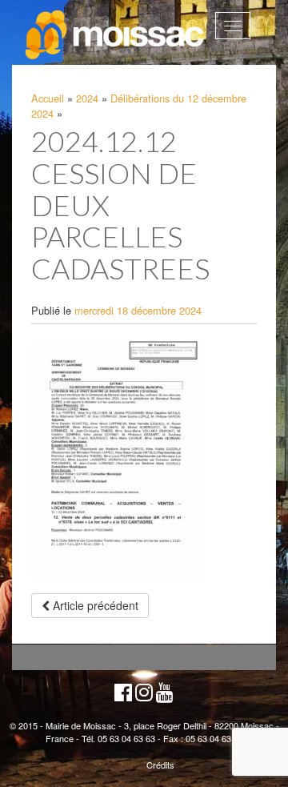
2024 (87, 98)
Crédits (160, 764)
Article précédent (94, 605)
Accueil (47, 98)
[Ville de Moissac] (115, 35)
